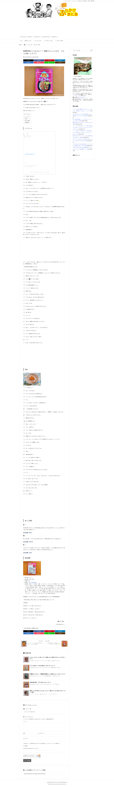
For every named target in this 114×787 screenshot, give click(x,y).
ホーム (21, 44)
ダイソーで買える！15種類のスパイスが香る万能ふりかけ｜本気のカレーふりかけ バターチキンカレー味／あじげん (82, 132)
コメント (24, 721)
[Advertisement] (57, 27)
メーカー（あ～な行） (29, 44)
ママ (64, 624)
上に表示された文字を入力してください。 (31, 748)
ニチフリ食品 (37, 44)
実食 (26, 118)
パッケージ (27, 116)
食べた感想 (27, 120)
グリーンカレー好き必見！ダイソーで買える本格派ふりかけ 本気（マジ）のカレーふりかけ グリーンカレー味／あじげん (83, 127)
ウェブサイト (25, 738)
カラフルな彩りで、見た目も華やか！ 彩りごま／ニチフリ (42, 665)
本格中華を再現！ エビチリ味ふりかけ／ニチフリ (40, 682)
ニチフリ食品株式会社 (32, 582)
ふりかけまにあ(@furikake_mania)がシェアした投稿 (39, 172)
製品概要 (27, 122)
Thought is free (63, 784)
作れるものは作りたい (82, 97)
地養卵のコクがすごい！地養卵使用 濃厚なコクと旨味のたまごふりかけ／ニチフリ (47, 674)
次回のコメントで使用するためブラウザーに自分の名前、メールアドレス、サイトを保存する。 (42, 743)
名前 (24, 733)
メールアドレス (41, 733)
